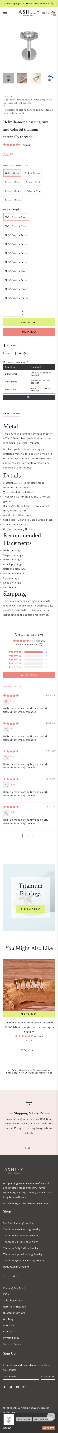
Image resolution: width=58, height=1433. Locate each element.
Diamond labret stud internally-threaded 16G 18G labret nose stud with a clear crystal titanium (29, 1027)
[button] (46, 13)
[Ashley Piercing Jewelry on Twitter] (11, 1387)
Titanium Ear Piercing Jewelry (20, 1235)
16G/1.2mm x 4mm (16, 235)
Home (7, 96)
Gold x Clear (12, 173)
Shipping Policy (12, 1300)
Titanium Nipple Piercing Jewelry (22, 1254)
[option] (29, 1005)
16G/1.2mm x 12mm (16, 297)
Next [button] (52, 78)
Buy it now (29, 332)
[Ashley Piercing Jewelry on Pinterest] (17, 1387)
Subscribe (48, 1377)
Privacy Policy (11, 1337)
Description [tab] (11, 413)
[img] (11, 695)
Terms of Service (12, 1344)
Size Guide (12, 345)
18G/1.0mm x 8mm (16, 226)
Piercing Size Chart (14, 1288)
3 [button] (29, 1050)
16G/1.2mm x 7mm (16, 262)
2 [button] (27, 835)
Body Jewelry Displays (16, 1266)
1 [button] (22, 1050)
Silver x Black (13, 200)
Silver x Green (13, 191)
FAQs (6, 1294)
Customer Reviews (14, 1312)
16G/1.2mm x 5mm (16, 244)
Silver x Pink (33, 182)
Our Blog (8, 1319)
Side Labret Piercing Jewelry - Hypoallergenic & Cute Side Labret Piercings (28, 101)
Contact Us (9, 1331)
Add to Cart (48, 1428)
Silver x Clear (12, 182)
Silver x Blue (34, 191)
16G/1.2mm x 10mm (16, 288)
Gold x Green (32, 173)
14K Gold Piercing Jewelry (18, 1223)
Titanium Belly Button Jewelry (20, 1248)
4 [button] (32, 1050)
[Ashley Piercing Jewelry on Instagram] (24, 1387)
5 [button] (36, 1050)
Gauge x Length (11, 209)
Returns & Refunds (14, 1306)
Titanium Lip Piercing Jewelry (20, 1241)
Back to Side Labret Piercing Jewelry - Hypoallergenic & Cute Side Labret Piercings (29, 1071)
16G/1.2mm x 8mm (16, 271)
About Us (8, 1325)
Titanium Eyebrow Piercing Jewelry (23, 1260)
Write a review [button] (29, 674)
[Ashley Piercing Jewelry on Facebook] (4, 1387)
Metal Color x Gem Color (15, 165)
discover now (30, 909)
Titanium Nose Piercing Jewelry (21, 1229)
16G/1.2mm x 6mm (16, 253)
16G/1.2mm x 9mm (16, 279)
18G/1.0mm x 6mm (16, 217)
